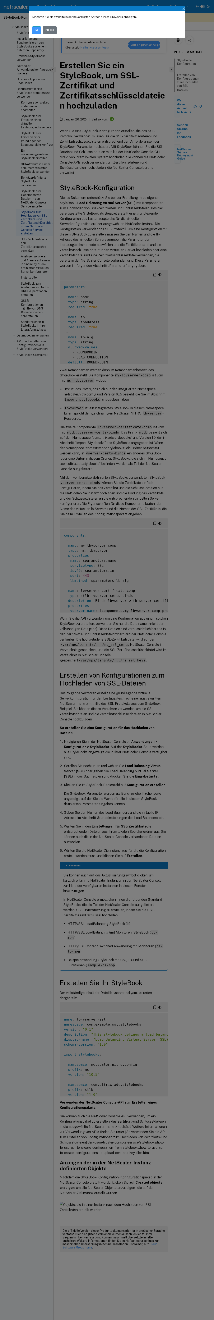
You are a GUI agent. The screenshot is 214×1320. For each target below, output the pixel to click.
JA (36, 30)
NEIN (49, 30)
